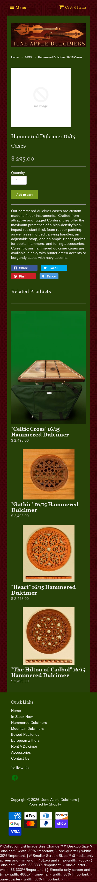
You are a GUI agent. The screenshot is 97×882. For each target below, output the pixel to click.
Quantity (18, 173)
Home (16, 711)
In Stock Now (22, 716)
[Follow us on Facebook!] (15, 779)
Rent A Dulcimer (24, 746)
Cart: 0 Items (76, 7)
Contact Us (20, 758)
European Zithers (25, 740)
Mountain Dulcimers (27, 728)
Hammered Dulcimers (29, 722)
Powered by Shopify (44, 804)
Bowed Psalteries (25, 734)
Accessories (21, 752)
